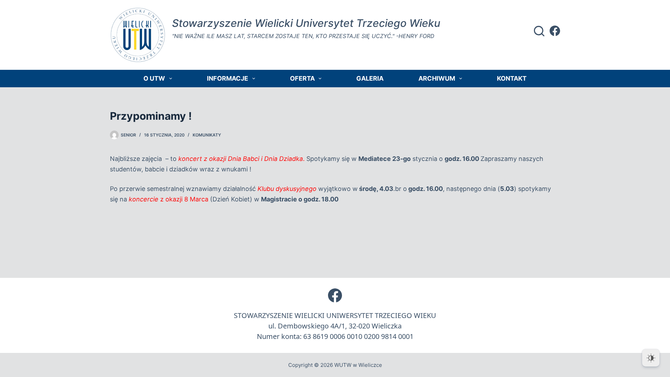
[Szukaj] (539, 31)
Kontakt (512, 78)
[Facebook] (555, 30)
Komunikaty (207, 135)
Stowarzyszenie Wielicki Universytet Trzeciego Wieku (306, 23)
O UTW (154, 78)
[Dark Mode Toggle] (651, 358)
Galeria (370, 78)
